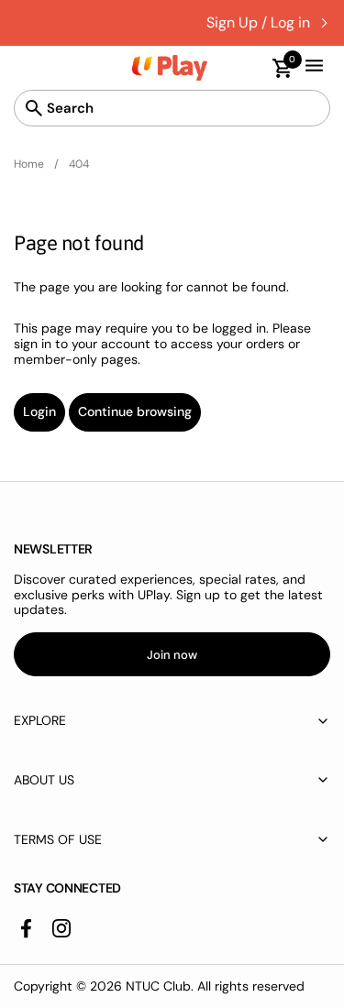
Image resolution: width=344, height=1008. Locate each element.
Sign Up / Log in (258, 22)
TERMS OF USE (58, 839)
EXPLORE (40, 720)
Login (39, 411)
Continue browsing (135, 411)
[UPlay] (170, 68)
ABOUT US (44, 780)
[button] (273, 68)
